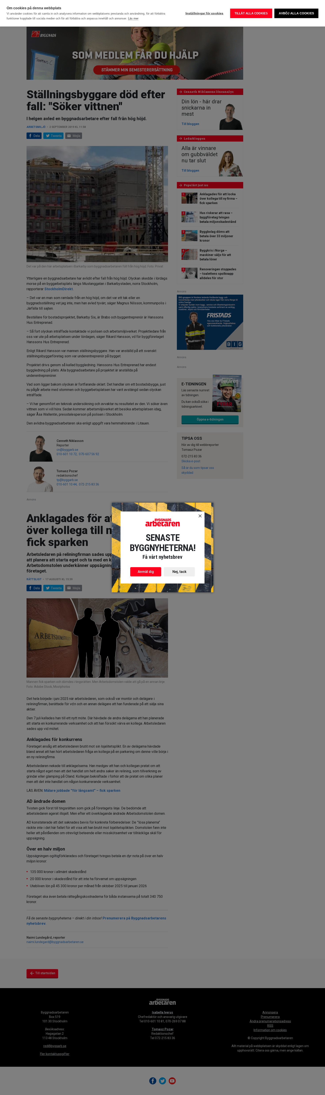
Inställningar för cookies (204, 13)
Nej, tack (179, 572)
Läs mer (133, 18)
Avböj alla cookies (296, 13)
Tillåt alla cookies (251, 13)
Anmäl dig (146, 572)
